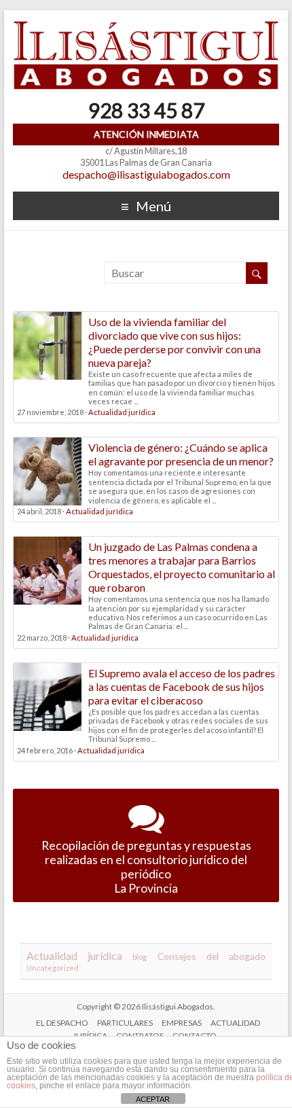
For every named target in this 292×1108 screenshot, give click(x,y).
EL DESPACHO (62, 1023)
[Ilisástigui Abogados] (146, 26)
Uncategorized (52, 967)
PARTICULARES (125, 1023)
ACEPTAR (153, 1099)
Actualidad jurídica (122, 412)
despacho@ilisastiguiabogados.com (146, 174)
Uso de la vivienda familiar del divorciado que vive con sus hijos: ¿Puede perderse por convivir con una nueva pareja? (174, 342)
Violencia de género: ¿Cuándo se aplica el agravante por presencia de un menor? (181, 454)
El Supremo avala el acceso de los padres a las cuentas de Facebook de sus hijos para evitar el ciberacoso (181, 686)
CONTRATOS (140, 1036)
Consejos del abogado (212, 956)
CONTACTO (194, 1036)
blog (139, 956)
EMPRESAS (182, 1023)
